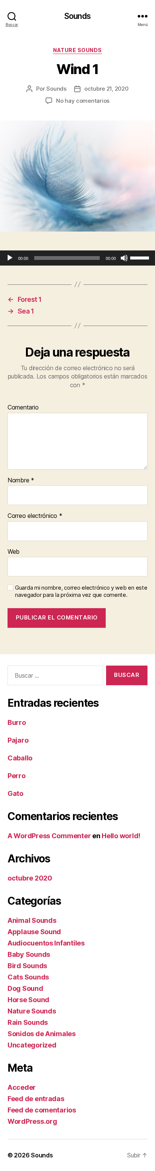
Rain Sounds (28, 1022)
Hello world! (121, 836)
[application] (77, 258)
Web (14, 551)
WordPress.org (32, 1121)
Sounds (77, 16)
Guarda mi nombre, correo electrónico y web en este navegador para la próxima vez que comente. (81, 591)
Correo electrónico (35, 516)
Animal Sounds (32, 920)
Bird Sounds (27, 966)
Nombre (21, 480)
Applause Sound (34, 932)
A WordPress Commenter (49, 836)
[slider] (140, 257)
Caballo (20, 758)
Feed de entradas (36, 1099)
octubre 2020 (30, 878)
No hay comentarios (82, 100)
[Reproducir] (10, 258)
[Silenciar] (124, 258)
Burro (17, 722)
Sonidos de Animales (42, 1034)
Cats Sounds (28, 977)
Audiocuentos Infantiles (46, 943)
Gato (15, 793)
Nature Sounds (77, 50)
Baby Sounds (29, 954)
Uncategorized (32, 1045)
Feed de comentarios (42, 1110)
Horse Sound (28, 1000)
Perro (17, 776)
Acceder (22, 1087)
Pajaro (18, 740)
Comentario (23, 407)
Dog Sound (25, 988)
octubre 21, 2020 (106, 88)
